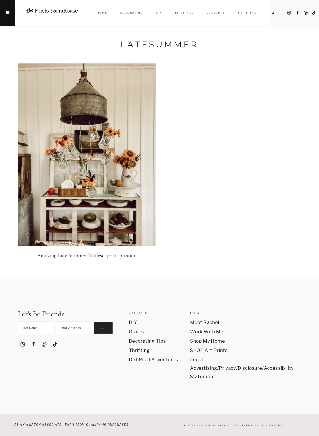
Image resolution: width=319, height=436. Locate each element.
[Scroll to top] (308, 377)
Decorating (131, 12)
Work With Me (206, 332)
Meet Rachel (204, 322)
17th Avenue (271, 425)
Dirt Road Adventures (153, 360)
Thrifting (139, 350)
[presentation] (87, 155)
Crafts (136, 332)
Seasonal (216, 12)
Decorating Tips (147, 341)
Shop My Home (207, 341)
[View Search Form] (273, 13)
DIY (133, 322)
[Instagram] (289, 13)
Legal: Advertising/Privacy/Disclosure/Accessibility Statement (215, 368)
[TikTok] (314, 13)
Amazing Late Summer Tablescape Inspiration (87, 255)
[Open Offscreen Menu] (7, 13)
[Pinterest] (305, 13)
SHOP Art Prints (209, 350)
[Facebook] (297, 13)
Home (102, 12)
